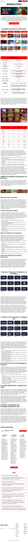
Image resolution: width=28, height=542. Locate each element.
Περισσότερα (14, 467)
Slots (23, 31)
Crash (17, 31)
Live (10, 31)
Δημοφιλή (3, 31)
